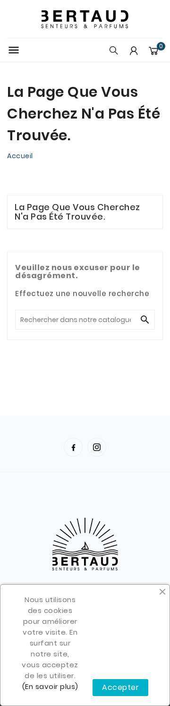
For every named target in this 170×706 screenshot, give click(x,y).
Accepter (120, 687)
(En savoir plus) (50, 686)
